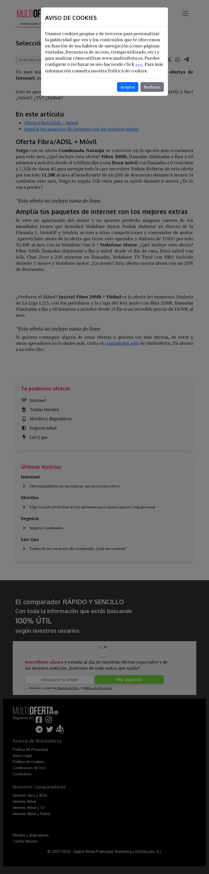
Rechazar (152, 87)
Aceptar (127, 87)
